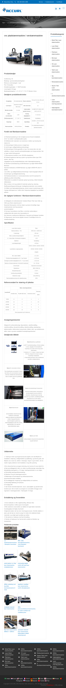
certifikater (59, 2)
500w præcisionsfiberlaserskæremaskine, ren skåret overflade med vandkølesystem (24, 609)
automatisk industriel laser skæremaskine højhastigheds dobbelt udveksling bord (23, 632)
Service (41, 2)
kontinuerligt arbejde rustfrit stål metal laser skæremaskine (23, 565)
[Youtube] (56, 8)
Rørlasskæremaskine (57, 81)
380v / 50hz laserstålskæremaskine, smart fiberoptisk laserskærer (24, 543)
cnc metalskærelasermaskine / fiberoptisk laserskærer (10, 542)
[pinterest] (59, 8)
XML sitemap (58, 685)
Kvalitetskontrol (50, 2)
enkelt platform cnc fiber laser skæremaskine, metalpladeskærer (10, 565)
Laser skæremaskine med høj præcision (57, 101)
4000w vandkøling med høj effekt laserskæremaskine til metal (10, 587)
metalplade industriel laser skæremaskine (9, 608)
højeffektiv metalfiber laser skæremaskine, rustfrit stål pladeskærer (24, 586)
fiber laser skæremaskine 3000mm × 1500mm (10, 630)
